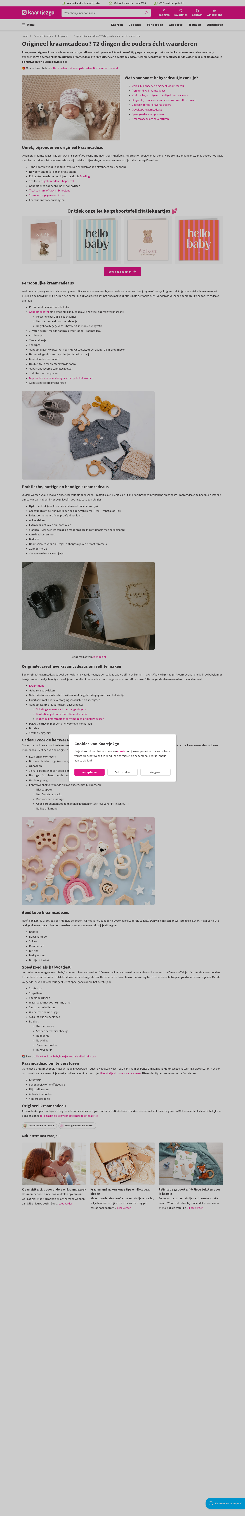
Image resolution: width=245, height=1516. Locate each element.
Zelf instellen (122, 772)
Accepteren (89, 772)
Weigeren (155, 772)
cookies (122, 751)
